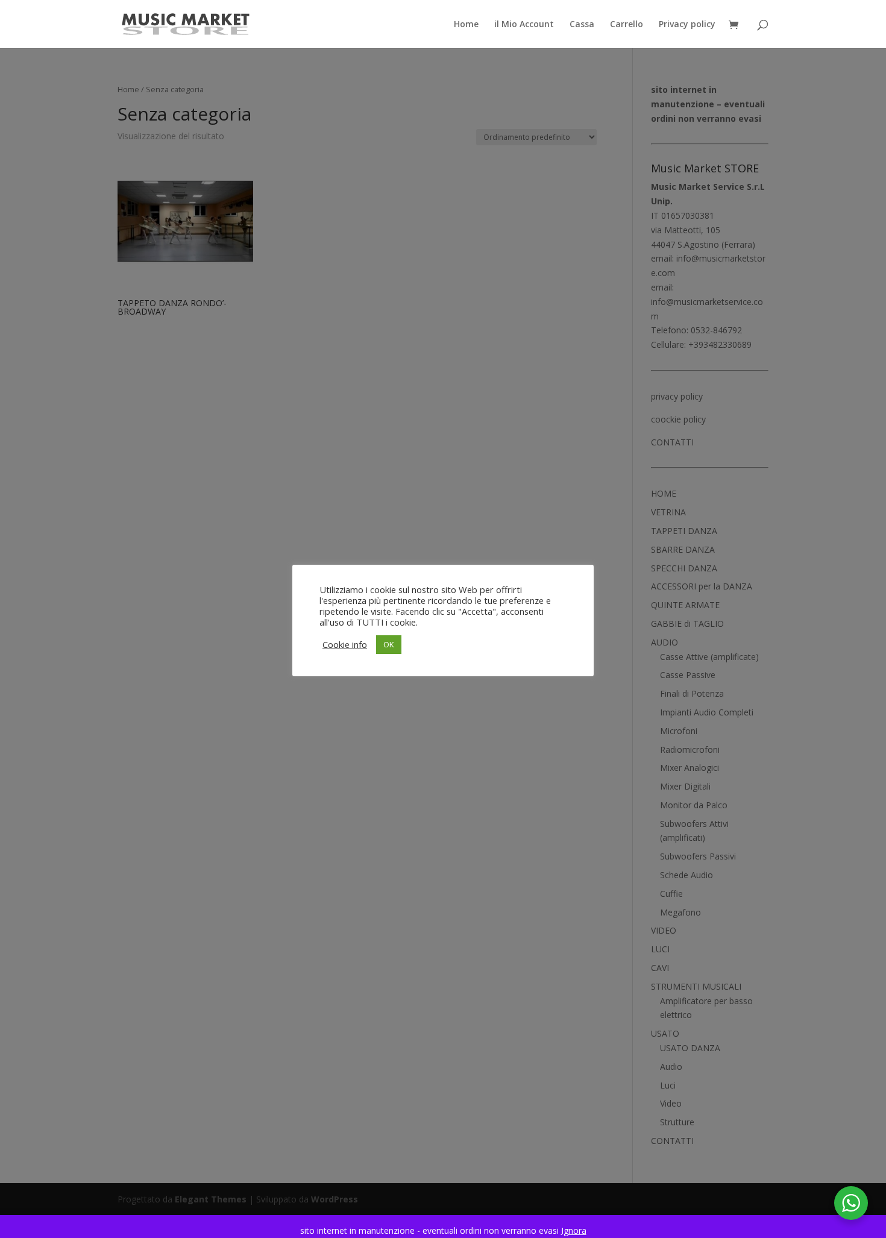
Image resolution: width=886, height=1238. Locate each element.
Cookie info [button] (344, 644)
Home (466, 25)
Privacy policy (687, 25)
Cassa (582, 25)
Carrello (626, 25)
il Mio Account (524, 25)
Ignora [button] (573, 1230)
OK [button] (388, 644)
